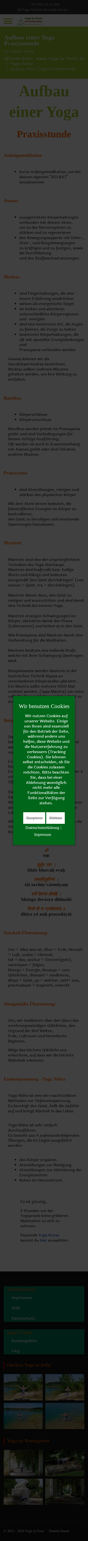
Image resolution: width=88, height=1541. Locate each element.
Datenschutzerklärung (42, 828)
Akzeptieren (34, 818)
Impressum (42, 834)
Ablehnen (55, 818)
